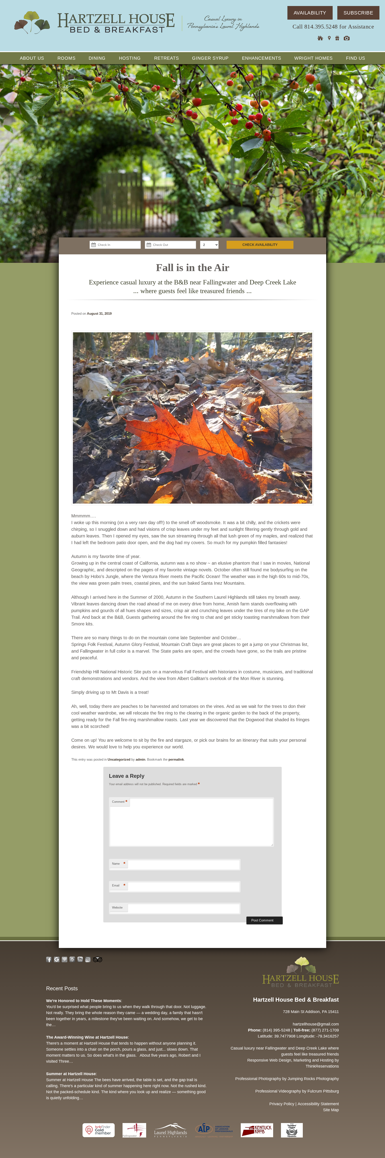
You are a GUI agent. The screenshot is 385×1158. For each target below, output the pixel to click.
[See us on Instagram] (88, 959)
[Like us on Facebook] (49, 959)
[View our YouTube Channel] (80, 959)
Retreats (166, 58)
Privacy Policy (281, 1104)
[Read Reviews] (97, 959)
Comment (119, 802)
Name (118, 863)
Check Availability (260, 245)
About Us (32, 58)
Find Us (355, 58)
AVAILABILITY (310, 13)
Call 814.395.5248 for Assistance (333, 26)
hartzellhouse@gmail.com (316, 1024)
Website (117, 907)
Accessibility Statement (318, 1104)
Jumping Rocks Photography (313, 1078)
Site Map (331, 1110)
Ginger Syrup (210, 58)
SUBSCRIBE (358, 13)
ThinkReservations (322, 1066)
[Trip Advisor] (292, 1139)
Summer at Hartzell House (71, 1074)
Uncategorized (119, 759)
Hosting (130, 58)
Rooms (66, 58)
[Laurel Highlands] (171, 1139)
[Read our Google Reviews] (56, 959)
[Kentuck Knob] (257, 1139)
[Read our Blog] (72, 959)
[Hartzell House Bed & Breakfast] (136, 35)
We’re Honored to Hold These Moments (83, 1001)
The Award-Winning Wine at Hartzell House (87, 1037)
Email (118, 885)
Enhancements (261, 58)
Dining (97, 58)
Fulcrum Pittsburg (323, 1091)
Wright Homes (313, 58)
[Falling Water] (135, 1139)
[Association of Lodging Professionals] (214, 1139)
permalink (176, 759)
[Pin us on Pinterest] (64, 959)
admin (140, 759)
